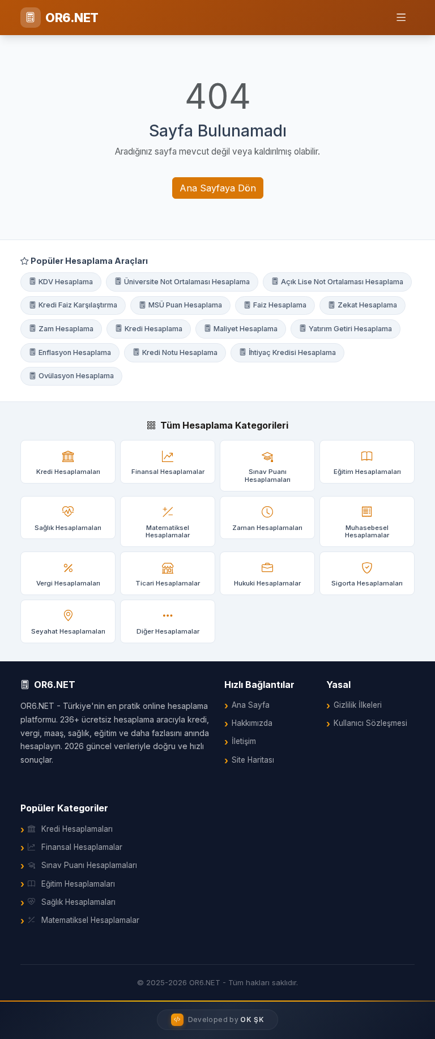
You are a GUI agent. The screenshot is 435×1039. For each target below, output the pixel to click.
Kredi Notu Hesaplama (180, 352)
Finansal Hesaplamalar (81, 847)
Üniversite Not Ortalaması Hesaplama (187, 281)
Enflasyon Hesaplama (75, 352)
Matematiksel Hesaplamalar (90, 920)
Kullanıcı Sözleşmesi (370, 723)
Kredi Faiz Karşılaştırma (78, 305)
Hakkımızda (252, 723)
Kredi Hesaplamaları (77, 828)
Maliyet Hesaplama (246, 328)
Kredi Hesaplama (153, 328)
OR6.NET (72, 17)
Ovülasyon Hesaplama (76, 375)
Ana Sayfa (251, 704)
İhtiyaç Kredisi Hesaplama (292, 352)
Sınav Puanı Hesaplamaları (89, 865)
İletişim (244, 741)
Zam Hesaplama (66, 328)
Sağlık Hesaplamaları (78, 902)
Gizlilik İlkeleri (358, 704)
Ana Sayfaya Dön (218, 188)
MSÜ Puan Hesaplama (185, 305)
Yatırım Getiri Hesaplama (350, 328)
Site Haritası (253, 759)
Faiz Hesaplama (279, 305)
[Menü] (401, 18)
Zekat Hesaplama (367, 305)
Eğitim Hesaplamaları (78, 883)
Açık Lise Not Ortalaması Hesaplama (342, 281)
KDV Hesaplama (66, 281)
